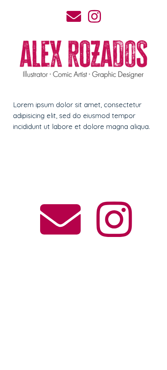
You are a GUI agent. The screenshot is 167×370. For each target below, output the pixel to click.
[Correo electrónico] (60, 219)
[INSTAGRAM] (94, 17)
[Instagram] (114, 219)
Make (84, 177)
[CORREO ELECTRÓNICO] (74, 17)
